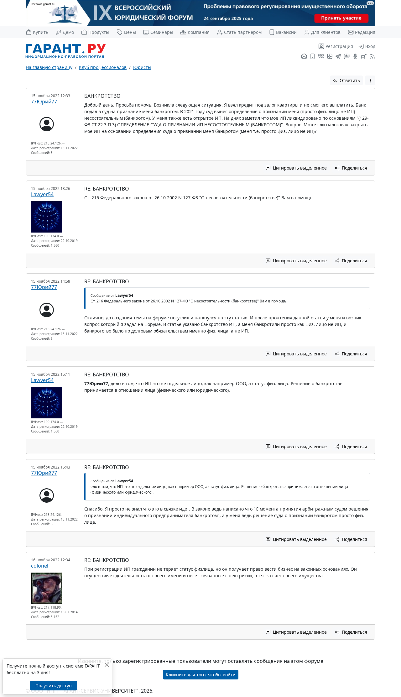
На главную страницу (49, 67)
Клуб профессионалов (103, 67)
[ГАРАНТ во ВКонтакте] (321, 56)
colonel (39, 565)
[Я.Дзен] (329, 56)
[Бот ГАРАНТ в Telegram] (346, 56)
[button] (370, 80)
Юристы (142, 67)
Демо (68, 32)
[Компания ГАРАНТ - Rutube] (364, 56)
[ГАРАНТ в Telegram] (338, 56)
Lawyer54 (42, 194)
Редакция (365, 32)
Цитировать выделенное (299, 168)
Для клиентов (326, 32)
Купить (40, 32)
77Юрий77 (44, 101)
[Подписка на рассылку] (304, 56)
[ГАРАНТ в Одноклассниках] (355, 56)
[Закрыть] (106, 664)
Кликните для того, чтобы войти (201, 675)
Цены (130, 32)
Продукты (98, 32)
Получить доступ (53, 686)
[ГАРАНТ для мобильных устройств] (312, 56)
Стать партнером (243, 32)
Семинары (161, 32)
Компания (198, 32)
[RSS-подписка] (371, 56)
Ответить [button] (349, 80)
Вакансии (286, 32)
